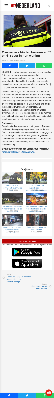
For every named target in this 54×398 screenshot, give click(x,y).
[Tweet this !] (27, 65)
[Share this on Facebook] (10, 65)
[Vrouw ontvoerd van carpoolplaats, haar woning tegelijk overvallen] (36, 178)
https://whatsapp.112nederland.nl (18, 151)
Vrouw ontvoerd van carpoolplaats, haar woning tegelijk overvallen (36, 188)
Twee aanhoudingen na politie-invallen (36, 228)
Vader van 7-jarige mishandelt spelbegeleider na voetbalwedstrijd (19, 278)
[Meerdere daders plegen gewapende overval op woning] (12, 220)
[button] (48, 392)
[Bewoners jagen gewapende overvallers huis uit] (12, 178)
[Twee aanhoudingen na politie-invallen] (36, 220)
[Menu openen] (6, 5)
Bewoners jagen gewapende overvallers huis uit (12, 188)
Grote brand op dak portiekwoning (39, 286)
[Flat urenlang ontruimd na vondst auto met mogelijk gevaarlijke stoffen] (36, 199)
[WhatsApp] (44, 65)
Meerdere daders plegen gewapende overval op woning (12, 229)
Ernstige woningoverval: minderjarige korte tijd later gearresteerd (12, 208)
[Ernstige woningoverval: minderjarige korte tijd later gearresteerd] (12, 199)
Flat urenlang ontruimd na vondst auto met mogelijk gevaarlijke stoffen (36, 208)
